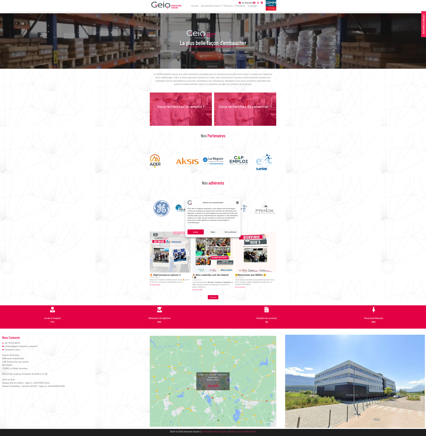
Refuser (213, 232)
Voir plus (213, 297)
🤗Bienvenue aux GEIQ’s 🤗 (250, 275)
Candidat (252, 5)
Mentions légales (219, 431)
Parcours (228, 5)
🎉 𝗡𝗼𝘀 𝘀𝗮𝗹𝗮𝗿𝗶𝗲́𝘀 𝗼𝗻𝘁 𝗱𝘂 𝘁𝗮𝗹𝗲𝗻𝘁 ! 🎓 (210, 276)
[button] (237, 202)
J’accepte (213, 386)
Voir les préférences (230, 232)
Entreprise (240, 5)
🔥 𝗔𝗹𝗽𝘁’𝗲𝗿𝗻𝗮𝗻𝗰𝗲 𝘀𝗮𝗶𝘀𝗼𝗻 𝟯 (165, 275)
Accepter (195, 232)
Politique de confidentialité (242, 431)
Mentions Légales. (213, 380)
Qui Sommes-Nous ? (211, 5)
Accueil (195, 5)
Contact (205, 431)
